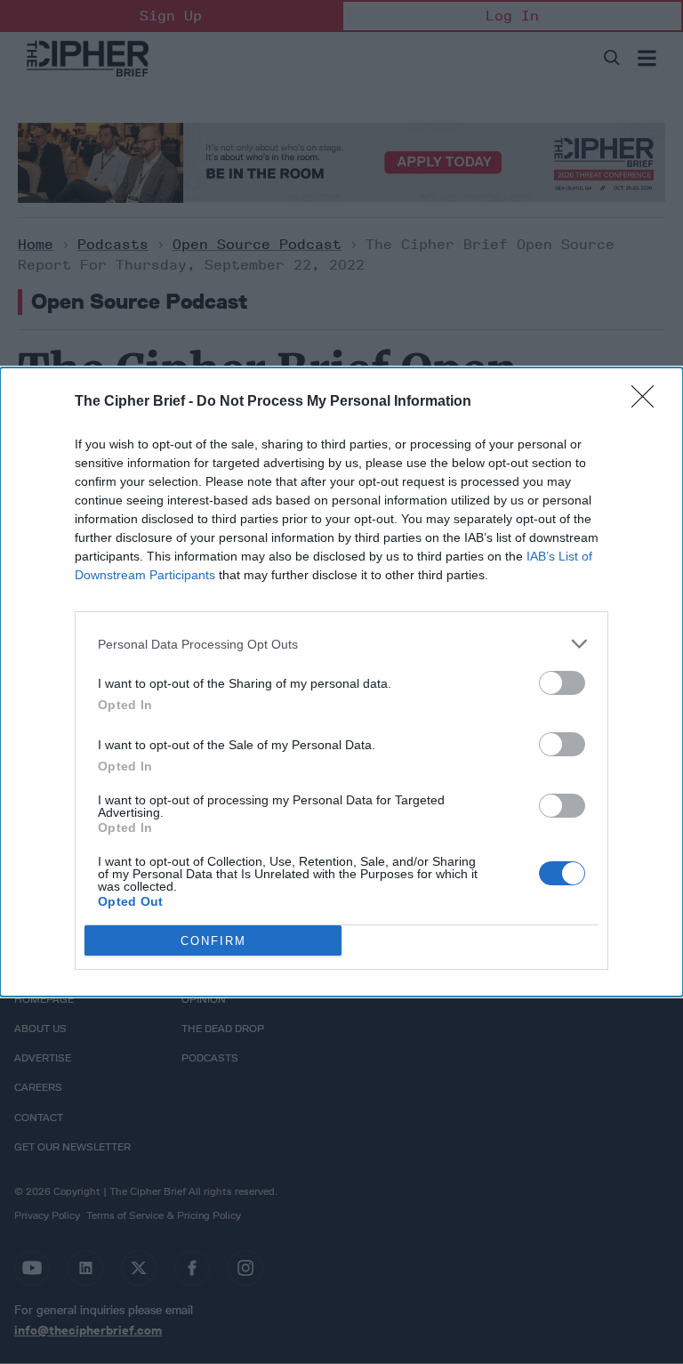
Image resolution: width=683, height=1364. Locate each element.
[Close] (648, 402)
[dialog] (341, 682)
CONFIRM (213, 941)
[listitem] (341, 643)
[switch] (562, 683)
